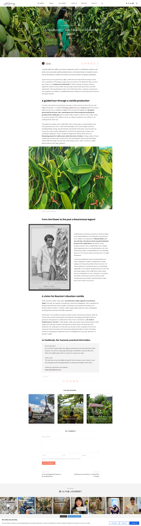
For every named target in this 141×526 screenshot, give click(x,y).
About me (84, 3)
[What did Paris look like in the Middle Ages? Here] (43, 505)
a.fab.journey (72, 491)
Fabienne (48, 64)
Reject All (124, 523)
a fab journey (9, 3)
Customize (114, 523)
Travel (51, 3)
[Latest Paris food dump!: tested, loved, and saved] (97, 505)
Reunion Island (76, 25)
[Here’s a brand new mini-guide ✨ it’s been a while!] (61, 505)
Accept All (134, 523)
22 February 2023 (70, 38)
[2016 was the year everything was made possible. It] (114, 505)
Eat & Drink (45, 376)
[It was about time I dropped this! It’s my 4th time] (79, 505)
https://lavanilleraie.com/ (53, 370)
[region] (70, 522)
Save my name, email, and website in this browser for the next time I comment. (62, 459)
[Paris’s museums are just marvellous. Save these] (8, 505)
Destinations (64, 25)
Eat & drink (62, 3)
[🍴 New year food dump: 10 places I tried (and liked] (132, 505)
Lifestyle (74, 3)
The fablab (40, 3)
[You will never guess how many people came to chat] (26, 505)
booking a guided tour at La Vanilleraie (75, 108)
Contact (94, 3)
